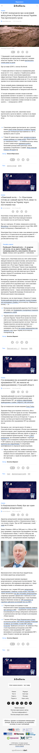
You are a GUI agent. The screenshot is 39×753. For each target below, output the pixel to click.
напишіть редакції (19, 746)
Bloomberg (4, 226)
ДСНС (20, 165)
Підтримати (19, 2)
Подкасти (14, 698)
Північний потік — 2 (13, 348)
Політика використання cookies (19, 714)
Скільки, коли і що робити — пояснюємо (19, 250)
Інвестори (25, 694)
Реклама (25, 696)
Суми (8, 474)
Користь (14, 696)
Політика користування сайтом (19, 710)
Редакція (25, 691)
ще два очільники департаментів (25, 593)
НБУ (8, 650)
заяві (2, 525)
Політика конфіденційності (19, 712)
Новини (14, 691)
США (30, 348)
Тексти (14, 694)
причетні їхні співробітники (10, 444)
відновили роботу (25, 143)
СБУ (29, 474)
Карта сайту (25, 698)
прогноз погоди (11, 165)
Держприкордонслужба (19, 474)
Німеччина (24, 348)
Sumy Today (30, 406)
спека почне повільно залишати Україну (21, 129)
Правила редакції (20, 708)
